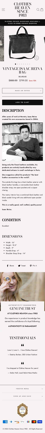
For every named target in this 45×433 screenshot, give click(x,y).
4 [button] (21, 64)
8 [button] (29, 64)
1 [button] (15, 64)
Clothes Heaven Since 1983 (22, 9)
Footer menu (22, 389)
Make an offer (22, 91)
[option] (22, 22)
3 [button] (19, 64)
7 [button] (27, 64)
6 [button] (25, 64)
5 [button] (23, 64)
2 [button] (17, 64)
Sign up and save (22, 396)
